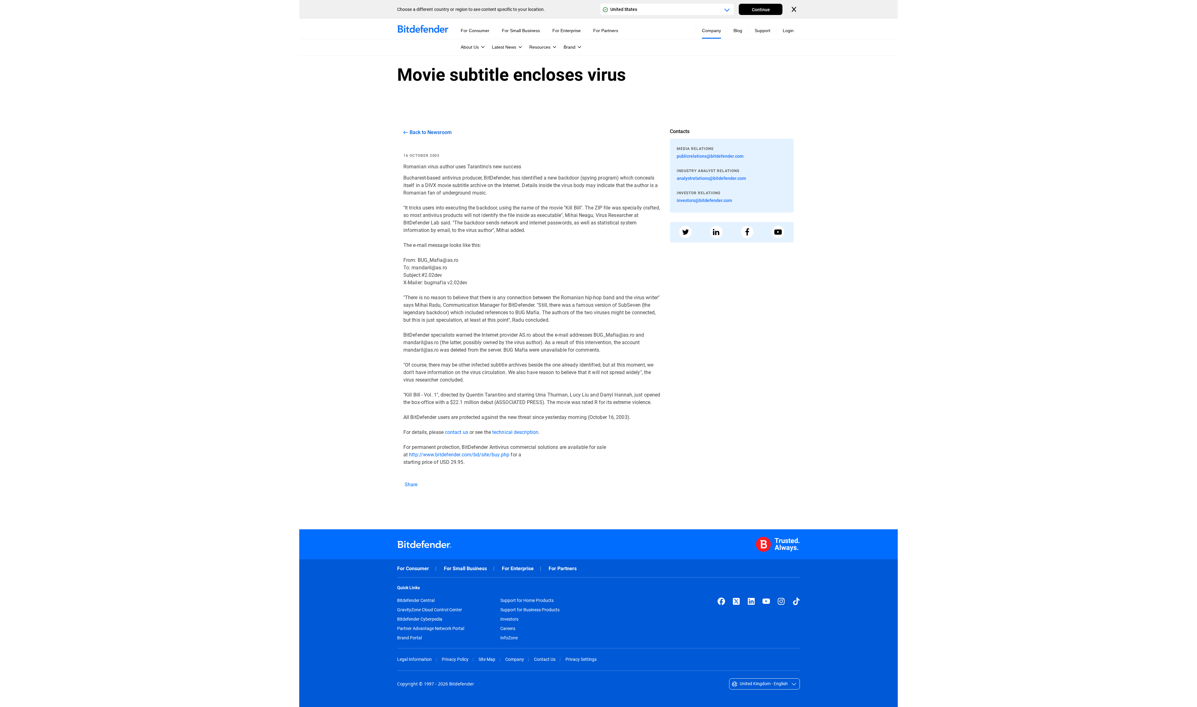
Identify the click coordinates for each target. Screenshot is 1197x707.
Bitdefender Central (416, 600)
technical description (515, 432)
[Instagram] (781, 601)
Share (410, 484)
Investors (509, 619)
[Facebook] (721, 601)
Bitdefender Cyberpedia (419, 619)
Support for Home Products (527, 600)
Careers (507, 628)
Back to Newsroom (431, 132)
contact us (456, 432)
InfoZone (509, 638)
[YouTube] (766, 601)
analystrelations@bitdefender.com (711, 178)
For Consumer (413, 568)
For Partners (563, 568)
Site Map (486, 659)
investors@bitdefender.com (704, 200)
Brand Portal (409, 638)
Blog (737, 30)
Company (514, 659)
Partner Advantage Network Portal (430, 628)
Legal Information (414, 659)
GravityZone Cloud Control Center (429, 610)
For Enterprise (518, 568)
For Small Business (465, 568)
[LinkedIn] (751, 601)
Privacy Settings (581, 659)
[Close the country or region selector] (794, 9)
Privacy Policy (455, 659)
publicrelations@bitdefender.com (710, 156)
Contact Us (544, 659)
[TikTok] (796, 601)
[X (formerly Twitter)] (736, 601)
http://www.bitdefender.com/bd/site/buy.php (459, 454)
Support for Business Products (530, 610)
